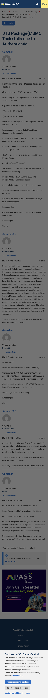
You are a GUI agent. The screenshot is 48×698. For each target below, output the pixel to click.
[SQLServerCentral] (2, 4)
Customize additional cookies (17, 693)
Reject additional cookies (17, 688)
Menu (44, 4)
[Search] (37, 4)
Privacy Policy (17, 676)
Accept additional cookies (18, 682)
